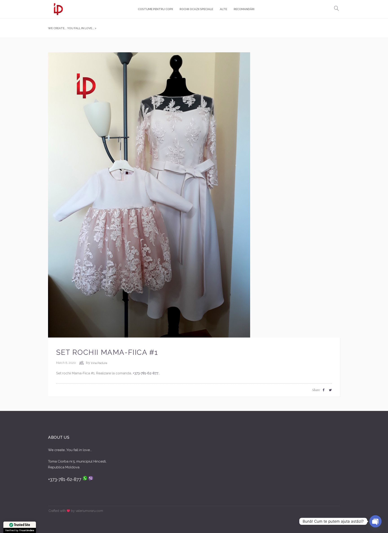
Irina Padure (99, 363)
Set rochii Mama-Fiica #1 (107, 352)
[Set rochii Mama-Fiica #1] (149, 195)
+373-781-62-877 (145, 373)
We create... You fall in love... (71, 28)
